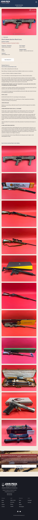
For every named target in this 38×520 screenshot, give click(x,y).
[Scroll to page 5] (17, 34)
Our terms (12, 502)
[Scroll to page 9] (21, 34)
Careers (3, 504)
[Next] (34, 22)
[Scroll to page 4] (16, 34)
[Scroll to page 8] (20, 34)
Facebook (29, 500)
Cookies (11, 506)
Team (3, 502)
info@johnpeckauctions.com (9, 491)
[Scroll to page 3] (15, 34)
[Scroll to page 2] (14, 34)
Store (20, 500)
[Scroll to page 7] (19, 34)
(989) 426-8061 (19, 6)
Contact (3, 506)
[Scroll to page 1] (13, 34)
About (3, 500)
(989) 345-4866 (9, 494)
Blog (20, 502)
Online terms (12, 500)
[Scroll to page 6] (18, 34)
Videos (20, 504)
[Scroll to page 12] (24, 34)
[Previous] (4, 22)
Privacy (11, 504)
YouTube (29, 502)
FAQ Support (21, 506)
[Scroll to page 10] (22, 34)
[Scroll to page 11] (23, 34)
